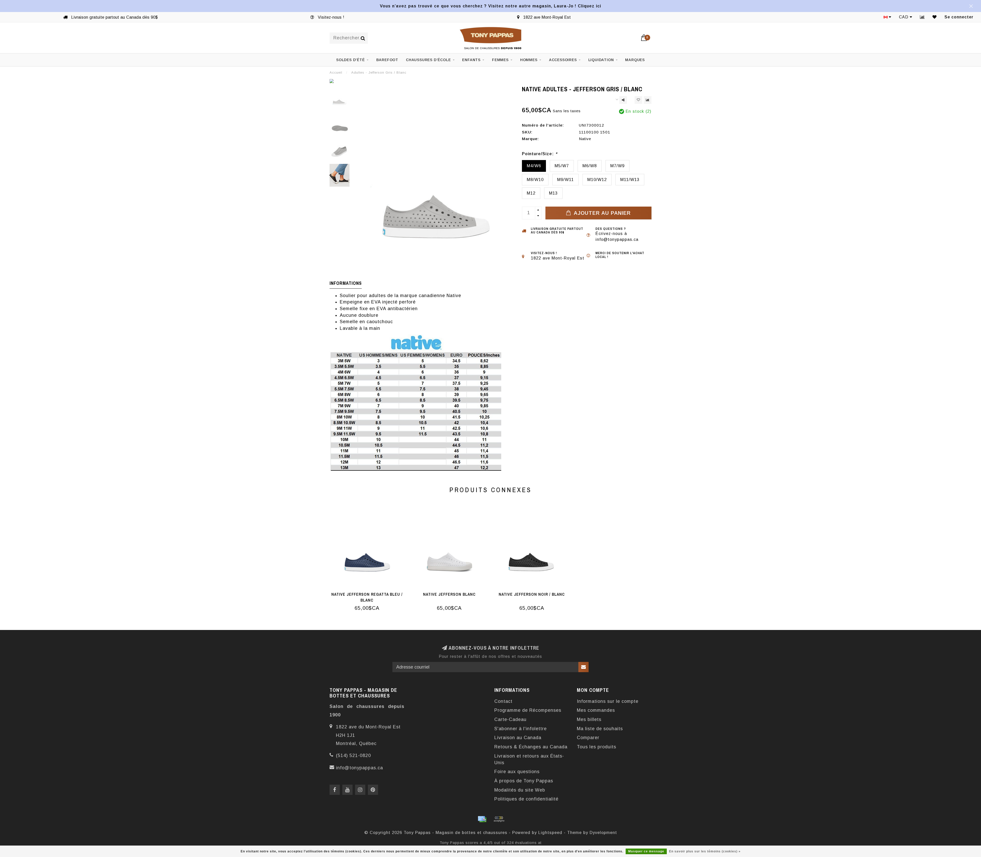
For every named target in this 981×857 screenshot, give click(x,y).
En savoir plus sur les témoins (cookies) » (705, 851)
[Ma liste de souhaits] (934, 17)
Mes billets (589, 719)
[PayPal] (499, 819)
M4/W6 (534, 165)
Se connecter (958, 17)
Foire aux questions (517, 771)
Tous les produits (596, 746)
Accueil (336, 72)
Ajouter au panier (601, 213)
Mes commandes (596, 710)
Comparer (588, 737)
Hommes (529, 60)
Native (585, 139)
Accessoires (563, 60)
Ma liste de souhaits (600, 728)
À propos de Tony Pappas (523, 780)
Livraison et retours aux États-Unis (529, 759)
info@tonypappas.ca (359, 767)
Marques (635, 60)
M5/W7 (562, 165)
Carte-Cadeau (510, 719)
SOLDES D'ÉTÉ (350, 60)
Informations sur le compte (607, 701)
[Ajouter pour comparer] (647, 100)
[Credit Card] (482, 819)
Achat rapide (370, 592)
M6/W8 (589, 165)
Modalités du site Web (519, 790)
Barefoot (387, 60)
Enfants (471, 60)
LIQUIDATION (601, 60)
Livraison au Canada (517, 737)
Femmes (500, 60)
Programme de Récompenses (527, 710)
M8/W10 (535, 179)
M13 (553, 193)
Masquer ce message (646, 851)
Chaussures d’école (428, 60)
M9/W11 (565, 179)
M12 (531, 193)
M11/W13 (629, 179)
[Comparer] (922, 17)
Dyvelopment (603, 832)
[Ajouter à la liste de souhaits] (638, 100)
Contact (503, 701)
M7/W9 (617, 165)
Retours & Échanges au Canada (530, 746)
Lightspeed (550, 832)
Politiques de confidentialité (526, 799)
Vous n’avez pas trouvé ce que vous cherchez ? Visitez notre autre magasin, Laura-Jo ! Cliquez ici (490, 6)
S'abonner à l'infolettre (520, 728)
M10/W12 (597, 179)
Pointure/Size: (539, 153)
